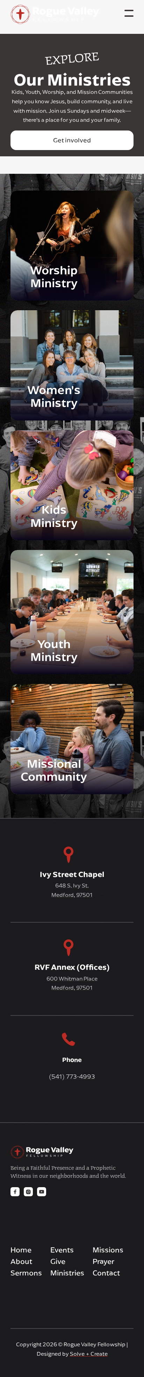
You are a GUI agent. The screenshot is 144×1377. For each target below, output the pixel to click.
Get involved (72, 140)
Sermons (26, 1272)
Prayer (103, 1261)
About (21, 1261)
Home (20, 1249)
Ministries (67, 1272)
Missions (108, 1249)
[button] (129, 13)
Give (57, 1261)
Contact (106, 1272)
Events (62, 1249)
